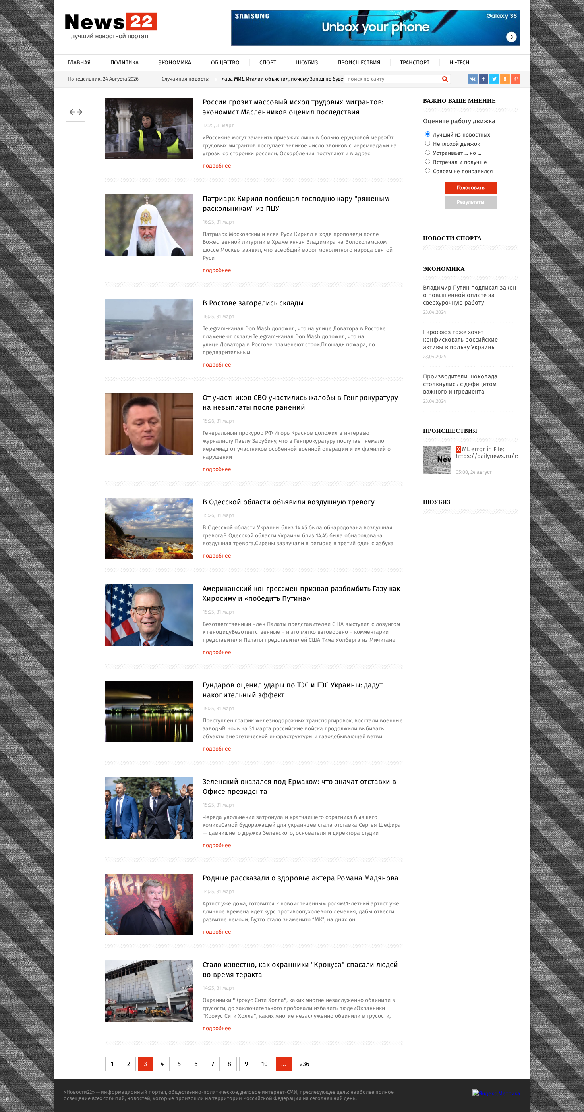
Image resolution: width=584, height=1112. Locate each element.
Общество (225, 62)
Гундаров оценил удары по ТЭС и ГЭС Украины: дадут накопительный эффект (293, 690)
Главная (79, 62)
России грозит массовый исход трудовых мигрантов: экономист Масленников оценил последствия (293, 107)
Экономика (175, 62)
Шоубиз (307, 62)
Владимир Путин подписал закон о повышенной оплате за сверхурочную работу (469, 295)
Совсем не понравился (462, 171)
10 (264, 1064)
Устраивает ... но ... (456, 153)
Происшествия (359, 62)
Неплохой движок (455, 144)
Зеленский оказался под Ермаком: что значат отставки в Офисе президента (299, 786)
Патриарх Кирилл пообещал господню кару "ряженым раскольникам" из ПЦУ (296, 203)
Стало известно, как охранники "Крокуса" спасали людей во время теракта (300, 970)
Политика (124, 62)
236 (304, 1064)
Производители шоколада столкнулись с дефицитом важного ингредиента (460, 384)
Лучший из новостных (460, 135)
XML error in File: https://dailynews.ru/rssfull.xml (487, 453)
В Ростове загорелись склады (253, 303)
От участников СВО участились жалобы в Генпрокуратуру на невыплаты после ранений (300, 402)
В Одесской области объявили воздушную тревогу (289, 502)
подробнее (217, 166)
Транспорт (414, 62)
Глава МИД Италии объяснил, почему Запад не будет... (284, 79)
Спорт (267, 62)
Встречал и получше (459, 162)
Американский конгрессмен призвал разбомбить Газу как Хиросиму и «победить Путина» (301, 593)
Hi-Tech (459, 62)
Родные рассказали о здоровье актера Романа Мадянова (300, 878)
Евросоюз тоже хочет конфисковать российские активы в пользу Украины (460, 340)
